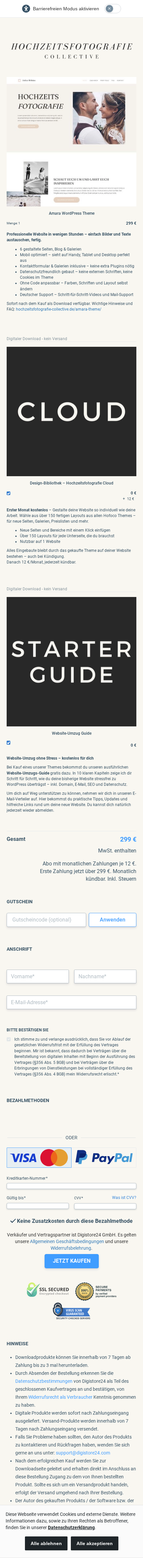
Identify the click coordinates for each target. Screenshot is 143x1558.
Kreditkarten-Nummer (27, 1178)
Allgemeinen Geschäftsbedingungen (67, 1241)
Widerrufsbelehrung (71, 1248)
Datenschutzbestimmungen (43, 1381)
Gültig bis (16, 1198)
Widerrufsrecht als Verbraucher (60, 1397)
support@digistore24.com (83, 1452)
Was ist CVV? (124, 1197)
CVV (78, 1198)
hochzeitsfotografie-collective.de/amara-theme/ (58, 309)
